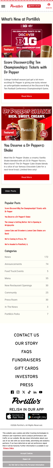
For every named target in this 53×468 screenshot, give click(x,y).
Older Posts (10, 191)
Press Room (11, 299)
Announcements (13, 264)
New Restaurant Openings (18, 285)
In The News (11, 306)
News (8, 257)
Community (11, 292)
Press (26, 384)
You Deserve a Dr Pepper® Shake (17, 217)
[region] (26, 448)
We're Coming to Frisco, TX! (15, 239)
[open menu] (3, 6)
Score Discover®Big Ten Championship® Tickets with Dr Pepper (25, 67)
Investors (26, 376)
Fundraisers (26, 359)
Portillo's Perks (12, 314)
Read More (26, 96)
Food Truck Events (14, 271)
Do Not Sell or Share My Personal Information (26, 465)
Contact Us (26, 335)
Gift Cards (26, 368)
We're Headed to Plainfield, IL (16, 244)
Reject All (26, 459)
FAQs (26, 351)
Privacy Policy (8, 448)
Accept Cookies (26, 453)
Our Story (26, 343)
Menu (8, 278)
